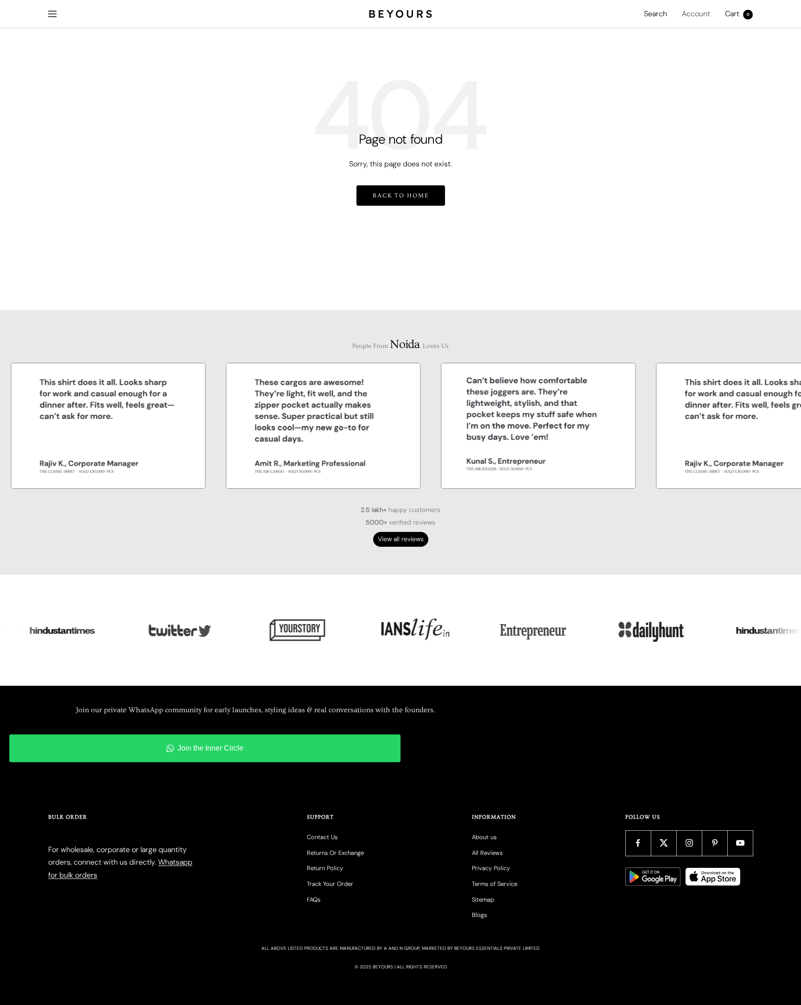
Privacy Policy (491, 868)
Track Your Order (330, 884)
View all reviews (401, 539)
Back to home (401, 195)
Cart (737, 14)
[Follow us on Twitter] (663, 843)
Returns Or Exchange (335, 853)
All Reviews (487, 853)
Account (696, 14)
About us (484, 837)
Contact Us (322, 837)
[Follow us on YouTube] (740, 843)
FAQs (313, 900)
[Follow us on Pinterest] (714, 843)
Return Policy (325, 868)
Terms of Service (494, 884)
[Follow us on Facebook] (638, 843)
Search (655, 14)
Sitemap (483, 900)
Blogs (479, 915)
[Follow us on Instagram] (689, 843)
